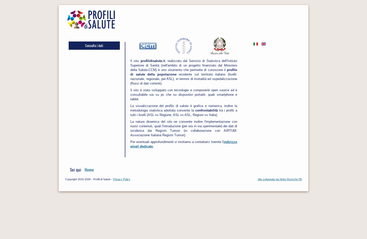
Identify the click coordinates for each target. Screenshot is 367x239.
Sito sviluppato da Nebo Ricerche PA (280, 179)
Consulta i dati (94, 45)
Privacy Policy (121, 179)
